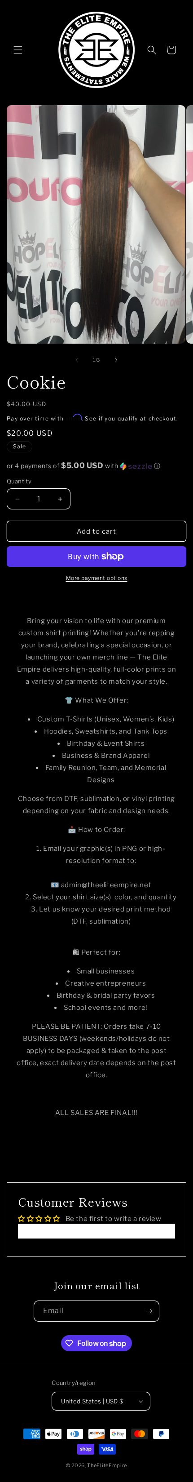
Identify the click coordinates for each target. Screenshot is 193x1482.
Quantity (19, 481)
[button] (18, 50)
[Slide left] (77, 360)
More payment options (96, 578)
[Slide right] (116, 360)
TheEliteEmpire (107, 1465)
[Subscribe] (149, 1311)
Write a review (96, 1231)
